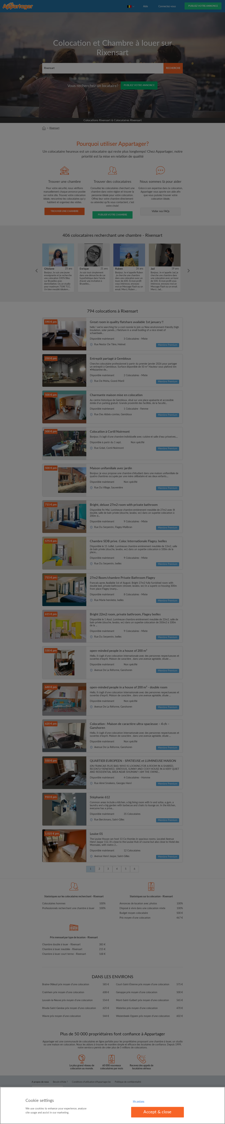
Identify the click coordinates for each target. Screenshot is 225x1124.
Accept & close (157, 1112)
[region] (112, 1105)
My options (138, 1101)
